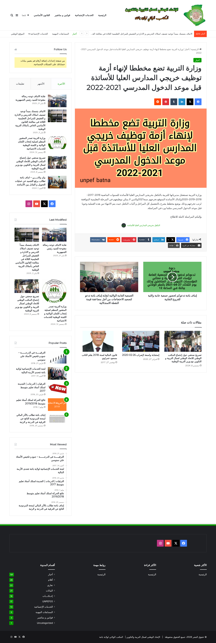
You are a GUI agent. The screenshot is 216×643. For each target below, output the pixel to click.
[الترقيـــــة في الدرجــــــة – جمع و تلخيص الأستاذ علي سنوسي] (57, 357)
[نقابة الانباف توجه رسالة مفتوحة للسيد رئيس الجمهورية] (57, 101)
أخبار (74, 33)
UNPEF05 (47, 601)
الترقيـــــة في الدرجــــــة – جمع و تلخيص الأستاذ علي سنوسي (31, 356)
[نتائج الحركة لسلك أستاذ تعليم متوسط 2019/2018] (57, 404)
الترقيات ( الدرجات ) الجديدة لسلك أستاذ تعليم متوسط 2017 (31, 387)
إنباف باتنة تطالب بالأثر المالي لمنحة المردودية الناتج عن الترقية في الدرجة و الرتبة (30, 418)
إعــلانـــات (48, 596)
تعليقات (20, 83)
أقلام (50, 579)
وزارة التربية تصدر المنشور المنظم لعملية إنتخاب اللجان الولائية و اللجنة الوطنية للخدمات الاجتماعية (55, 313)
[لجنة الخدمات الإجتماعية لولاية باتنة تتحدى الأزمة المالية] (57, 373)
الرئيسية (102, 15)
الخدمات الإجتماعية (84, 15)
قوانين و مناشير (62, 15)
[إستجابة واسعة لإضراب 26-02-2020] (140, 341)
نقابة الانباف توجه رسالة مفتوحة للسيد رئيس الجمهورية (54, 248)
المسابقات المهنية (60, 33)
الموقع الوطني (17, 33)
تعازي (50, 585)
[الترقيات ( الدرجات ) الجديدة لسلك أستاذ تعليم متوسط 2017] (57, 388)
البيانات (49, 590)
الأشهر (40, 83)
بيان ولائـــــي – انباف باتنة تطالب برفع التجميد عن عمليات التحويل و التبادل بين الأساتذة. (30, 181)
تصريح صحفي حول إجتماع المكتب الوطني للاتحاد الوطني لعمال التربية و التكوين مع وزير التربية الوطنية (183, 358)
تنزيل (124, 225)
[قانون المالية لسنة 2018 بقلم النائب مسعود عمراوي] (98, 341)
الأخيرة (61, 83)
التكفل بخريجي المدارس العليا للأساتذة (143, 225)
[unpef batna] (163, 15)
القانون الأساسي (42, 15)
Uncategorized (45, 623)
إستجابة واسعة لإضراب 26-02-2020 (140, 354)
